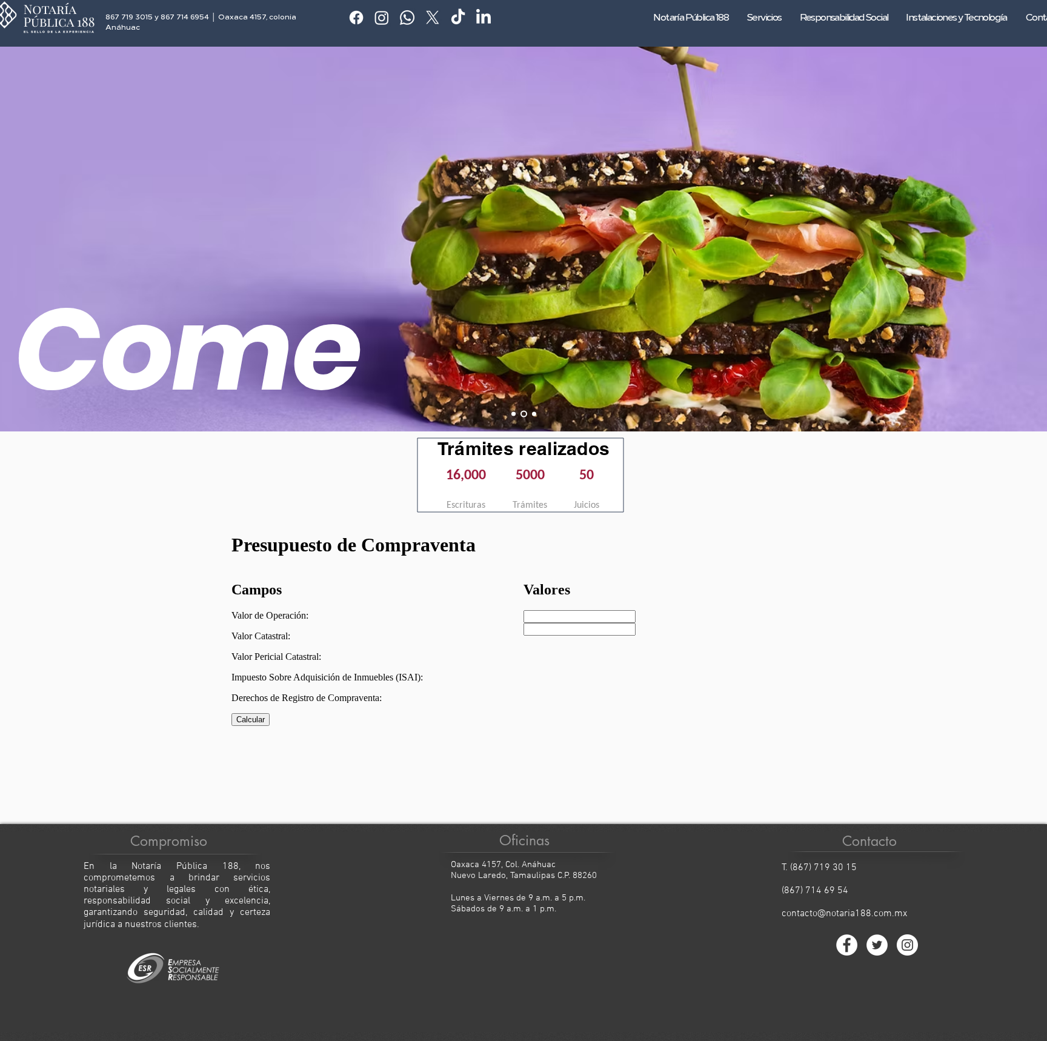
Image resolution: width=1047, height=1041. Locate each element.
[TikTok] (458, 17)
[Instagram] (382, 17)
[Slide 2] (523, 413)
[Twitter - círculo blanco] (877, 945)
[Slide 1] (513, 413)
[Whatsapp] (407, 17)
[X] (433, 17)
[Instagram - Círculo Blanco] (907, 945)
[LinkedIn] (483, 17)
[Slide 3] (534, 413)
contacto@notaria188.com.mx (844, 914)
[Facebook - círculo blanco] (846, 945)
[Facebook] (356, 17)
